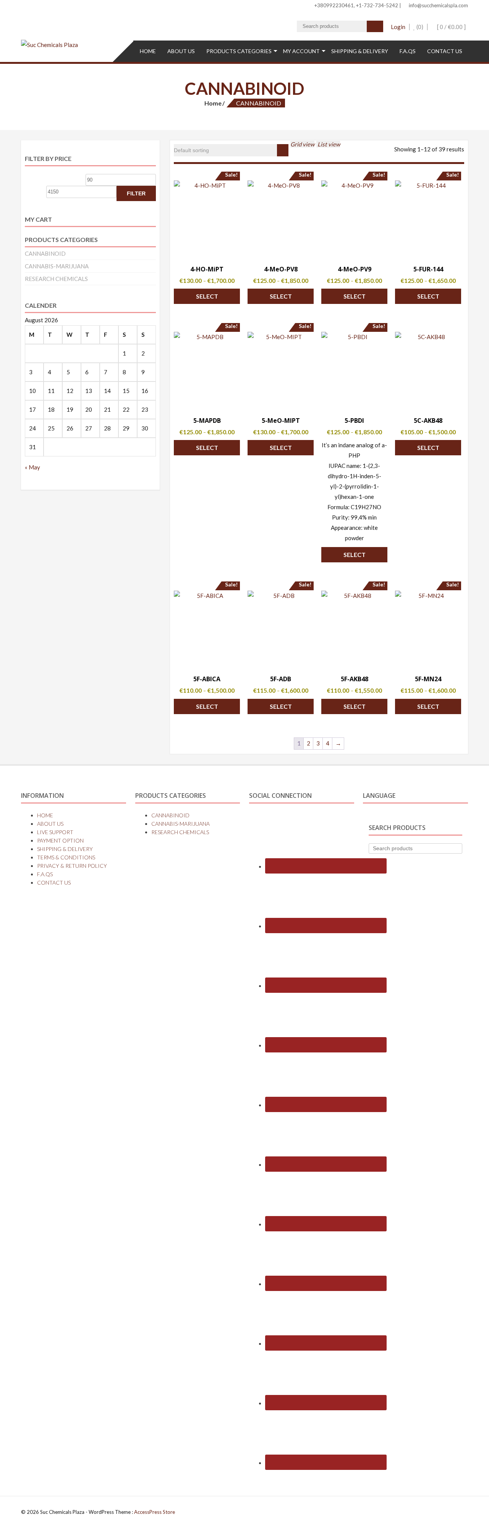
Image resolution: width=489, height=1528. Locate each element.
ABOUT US (181, 51)
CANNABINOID (45, 253)
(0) (419, 27)
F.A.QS (408, 51)
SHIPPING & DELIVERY (359, 51)
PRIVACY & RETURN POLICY (72, 865)
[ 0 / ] (451, 26)
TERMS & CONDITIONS (66, 857)
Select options (207, 298)
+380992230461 (333, 5)
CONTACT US (444, 51)
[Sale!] (207, 217)
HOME (148, 51)
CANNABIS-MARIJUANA (57, 266)
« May (32, 467)
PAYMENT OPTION (60, 840)
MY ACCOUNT (301, 51)
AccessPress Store (154, 1512)
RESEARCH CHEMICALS (56, 278)
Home (213, 103)
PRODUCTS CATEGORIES (239, 51)
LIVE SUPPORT (55, 832)
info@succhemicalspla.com (438, 5)
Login (398, 26)
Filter (136, 193)
